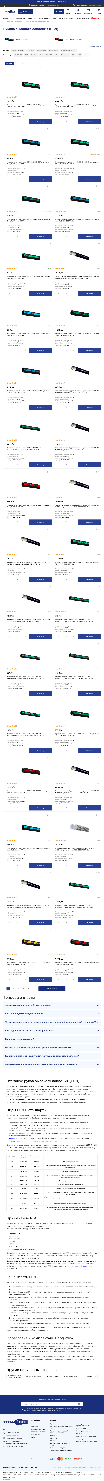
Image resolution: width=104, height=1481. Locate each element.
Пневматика (81, 1428)
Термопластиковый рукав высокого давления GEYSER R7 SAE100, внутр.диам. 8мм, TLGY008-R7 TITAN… (28, 620)
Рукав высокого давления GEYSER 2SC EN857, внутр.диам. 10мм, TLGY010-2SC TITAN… (28, 392)
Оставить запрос (53, 5)
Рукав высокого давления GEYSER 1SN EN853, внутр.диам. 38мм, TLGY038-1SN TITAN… (77, 106)
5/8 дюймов (65, 55)
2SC (41, 55)
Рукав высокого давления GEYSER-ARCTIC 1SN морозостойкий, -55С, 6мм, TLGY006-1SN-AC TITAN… (26, 677)
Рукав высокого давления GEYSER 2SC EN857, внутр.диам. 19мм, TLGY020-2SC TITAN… (28, 163)
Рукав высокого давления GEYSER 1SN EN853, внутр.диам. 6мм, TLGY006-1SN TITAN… (28, 277)
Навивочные (41, 50)
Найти (59, 12)
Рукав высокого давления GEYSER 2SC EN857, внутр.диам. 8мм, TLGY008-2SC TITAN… (77, 220)
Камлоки (53, 1435)
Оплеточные (53, 50)
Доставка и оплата (38, 1429)
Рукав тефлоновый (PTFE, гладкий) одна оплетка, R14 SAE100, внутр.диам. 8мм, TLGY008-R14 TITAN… (75, 849)
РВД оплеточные (52, 1376)
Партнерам (35, 1434)
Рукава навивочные (33, 1376)
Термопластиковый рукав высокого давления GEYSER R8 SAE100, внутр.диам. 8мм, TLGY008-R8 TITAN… (77, 277)
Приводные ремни (83, 1431)
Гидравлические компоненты (61, 1450)
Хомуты (53, 1441)
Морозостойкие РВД (68, 50)
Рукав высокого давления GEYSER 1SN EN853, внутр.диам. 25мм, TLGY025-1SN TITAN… (77, 163)
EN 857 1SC (18, 55)
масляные (69, 1266)
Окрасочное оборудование (86, 1441)
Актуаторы (80, 1439)
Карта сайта (57, 1467)
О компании (36, 1424)
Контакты (63, 18)
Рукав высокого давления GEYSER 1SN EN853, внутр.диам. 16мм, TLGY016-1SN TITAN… (77, 563)
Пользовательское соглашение (75, 1467)
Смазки (79, 1434)
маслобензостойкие (84, 1266)
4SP (79, 55)
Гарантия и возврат (42, 18)
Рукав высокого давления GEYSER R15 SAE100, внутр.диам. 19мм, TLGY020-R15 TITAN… (28, 963)
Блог (55, 18)
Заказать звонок (95, 5)
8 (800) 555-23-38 (81, 5)
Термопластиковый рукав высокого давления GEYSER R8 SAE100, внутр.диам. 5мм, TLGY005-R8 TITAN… (77, 506)
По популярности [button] (21, 63)
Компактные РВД (23, 39)
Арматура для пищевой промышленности (59, 1432)
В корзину (40, 122)
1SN (26, 55)
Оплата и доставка (24, 18)
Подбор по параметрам (79, 18)
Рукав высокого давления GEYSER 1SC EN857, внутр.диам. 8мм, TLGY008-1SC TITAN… (28, 334)
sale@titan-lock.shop (38, 5)
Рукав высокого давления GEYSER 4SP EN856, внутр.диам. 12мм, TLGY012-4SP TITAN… (77, 963)
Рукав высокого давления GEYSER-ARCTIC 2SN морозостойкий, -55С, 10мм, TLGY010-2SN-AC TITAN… (74, 677)
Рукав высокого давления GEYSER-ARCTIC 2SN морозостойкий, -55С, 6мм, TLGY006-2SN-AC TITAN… (74, 620)
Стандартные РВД (74, 39)
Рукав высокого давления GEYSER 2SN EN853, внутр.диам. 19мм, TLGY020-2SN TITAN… (28, 220)
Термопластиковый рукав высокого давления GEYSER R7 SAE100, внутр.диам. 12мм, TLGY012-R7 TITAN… (77, 792)
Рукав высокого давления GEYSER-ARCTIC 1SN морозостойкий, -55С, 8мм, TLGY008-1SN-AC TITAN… (26, 734)
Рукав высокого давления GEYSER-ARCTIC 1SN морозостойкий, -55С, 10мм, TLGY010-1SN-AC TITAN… (74, 906)
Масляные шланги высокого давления (15, 1376)
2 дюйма (34, 55)
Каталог (26, 12)
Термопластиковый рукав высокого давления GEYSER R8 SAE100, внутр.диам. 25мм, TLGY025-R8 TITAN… (28, 906)
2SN (73, 55)
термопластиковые (17, 1133)
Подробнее (60, 1)
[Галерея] (98, 63)
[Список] (93, 63)
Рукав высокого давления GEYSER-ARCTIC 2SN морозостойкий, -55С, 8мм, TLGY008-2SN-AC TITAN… (26, 449)
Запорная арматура (57, 1448)
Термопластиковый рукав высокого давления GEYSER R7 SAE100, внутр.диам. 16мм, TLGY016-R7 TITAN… (77, 449)
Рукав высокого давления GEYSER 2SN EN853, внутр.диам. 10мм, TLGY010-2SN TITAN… (77, 734)
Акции (96, 18)
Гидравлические (18, 50)
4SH (56, 55)
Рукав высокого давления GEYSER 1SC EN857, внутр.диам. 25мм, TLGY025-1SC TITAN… (28, 849)
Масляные (30, 50)
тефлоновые (14, 1138)
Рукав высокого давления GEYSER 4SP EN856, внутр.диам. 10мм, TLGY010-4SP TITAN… (28, 506)
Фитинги (53, 1438)
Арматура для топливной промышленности (86, 1425)
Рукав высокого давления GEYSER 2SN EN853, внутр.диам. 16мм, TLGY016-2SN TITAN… (77, 334)
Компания (7, 18)
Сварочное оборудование (86, 1436)
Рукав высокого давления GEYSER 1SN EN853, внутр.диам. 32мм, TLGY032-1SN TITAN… (28, 106)
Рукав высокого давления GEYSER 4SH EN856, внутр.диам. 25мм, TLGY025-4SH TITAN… (29, 792)
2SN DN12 (49, 55)
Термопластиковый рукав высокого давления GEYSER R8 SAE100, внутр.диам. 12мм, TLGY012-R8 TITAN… (28, 563)
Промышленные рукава (59, 1424)
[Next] (33, 988)
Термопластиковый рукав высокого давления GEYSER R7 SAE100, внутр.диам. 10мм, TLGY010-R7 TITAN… (77, 392)
